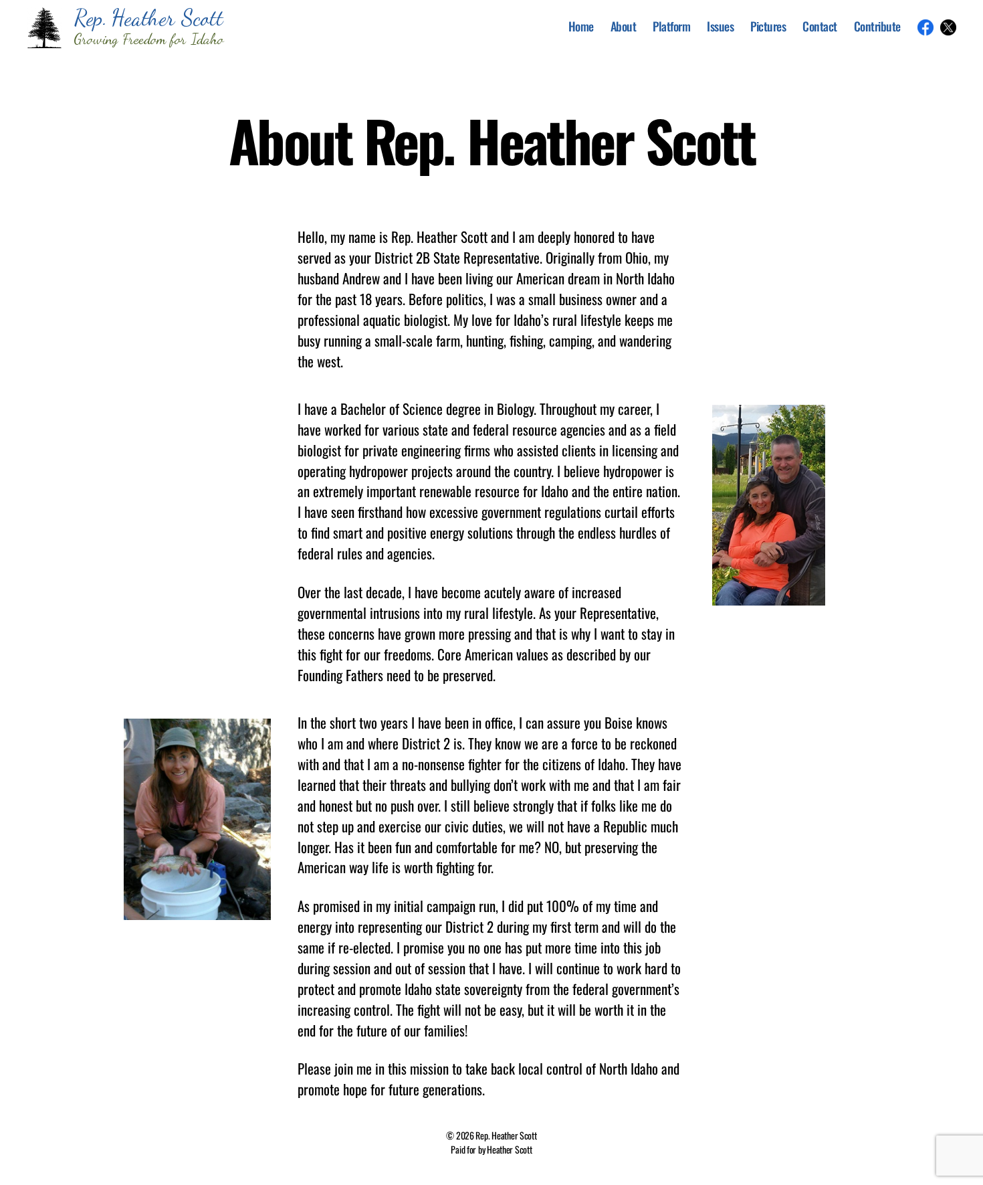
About (624, 26)
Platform (671, 26)
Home (581, 26)
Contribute (877, 26)
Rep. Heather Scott (505, 1135)
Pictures (768, 26)
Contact (819, 26)
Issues (720, 26)
